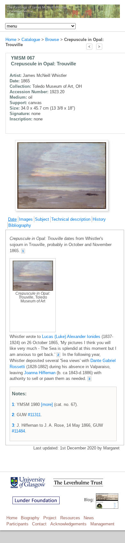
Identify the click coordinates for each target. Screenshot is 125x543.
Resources (70, 517)
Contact (39, 524)
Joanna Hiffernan (39, 372)
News (89, 517)
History (99, 219)
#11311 (34, 414)
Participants (17, 524)
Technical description (70, 219)
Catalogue (30, 39)
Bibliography (19, 225)
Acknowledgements (68, 524)
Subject (42, 219)
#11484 (18, 431)
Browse (52, 39)
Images (26, 219)
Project (49, 517)
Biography (30, 517)
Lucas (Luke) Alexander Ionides (71, 336)
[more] (47, 404)
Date (12, 219)
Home (10, 39)
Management (102, 524)
